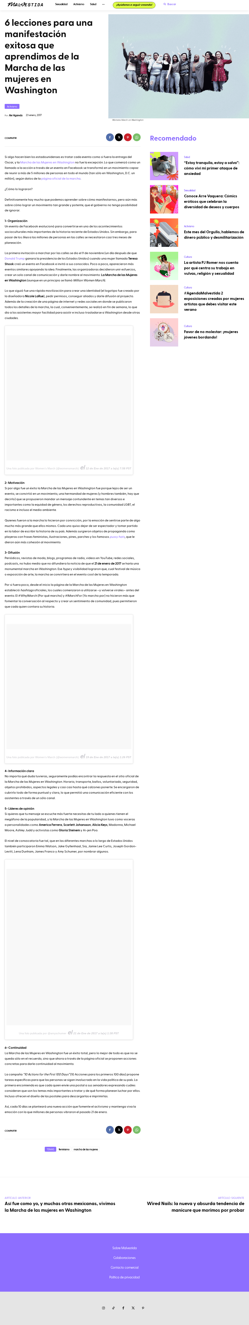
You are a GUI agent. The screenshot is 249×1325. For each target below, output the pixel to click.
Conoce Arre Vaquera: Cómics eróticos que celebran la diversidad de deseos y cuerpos (211, 201)
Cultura (188, 256)
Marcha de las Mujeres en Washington (47, 162)
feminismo (64, 1149)
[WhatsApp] (137, 137)
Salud (187, 157)
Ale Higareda (15, 115)
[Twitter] (133, 1308)
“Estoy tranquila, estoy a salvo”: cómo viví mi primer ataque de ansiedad (211, 168)
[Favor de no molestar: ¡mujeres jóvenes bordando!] (164, 332)
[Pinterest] (128, 137)
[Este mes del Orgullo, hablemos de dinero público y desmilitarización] (164, 232)
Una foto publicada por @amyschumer (42, 1033)
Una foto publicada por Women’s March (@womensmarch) (42, 468)
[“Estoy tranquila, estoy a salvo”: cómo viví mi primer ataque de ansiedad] (164, 166)
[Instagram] (104, 1308)
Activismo (12, 106)
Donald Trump (15, 258)
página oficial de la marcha (61, 178)
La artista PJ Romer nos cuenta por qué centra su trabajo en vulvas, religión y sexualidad (211, 268)
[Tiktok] (113, 1308)
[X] (119, 137)
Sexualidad (189, 190)
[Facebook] (110, 137)
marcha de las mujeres (86, 1149)
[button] (169, 4)
